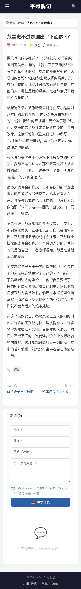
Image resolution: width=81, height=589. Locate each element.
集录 (55, 583)
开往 (26, 583)
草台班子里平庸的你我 (23, 391)
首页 (11, 22)
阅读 (17, 370)
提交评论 (40, 502)
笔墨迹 (46, 583)
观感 (21, 23)
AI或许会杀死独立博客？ (58, 391)
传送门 (35, 583)
